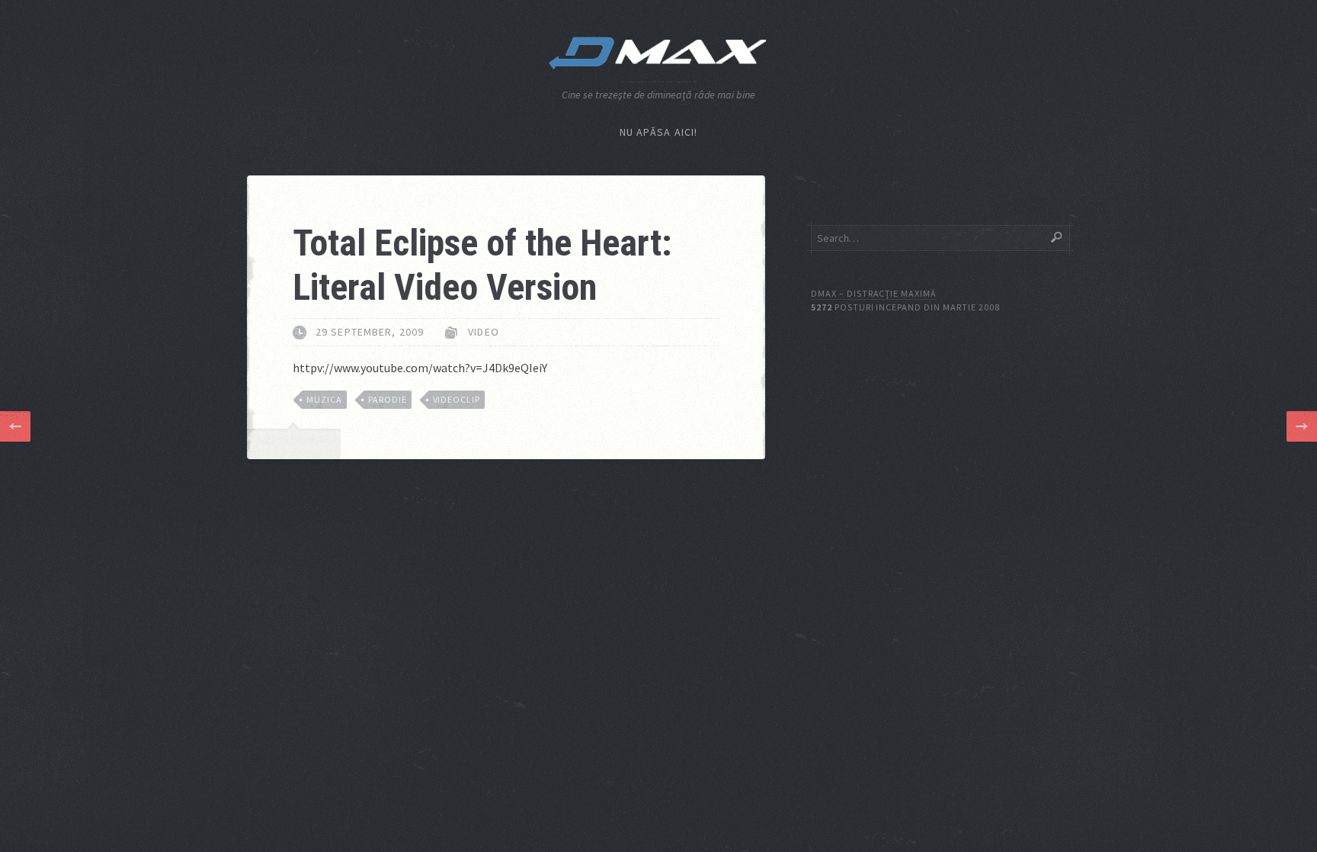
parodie (387, 399)
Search (1056, 237)
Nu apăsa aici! (659, 132)
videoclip (457, 399)
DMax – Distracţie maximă (874, 293)
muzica (324, 399)
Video (483, 332)
